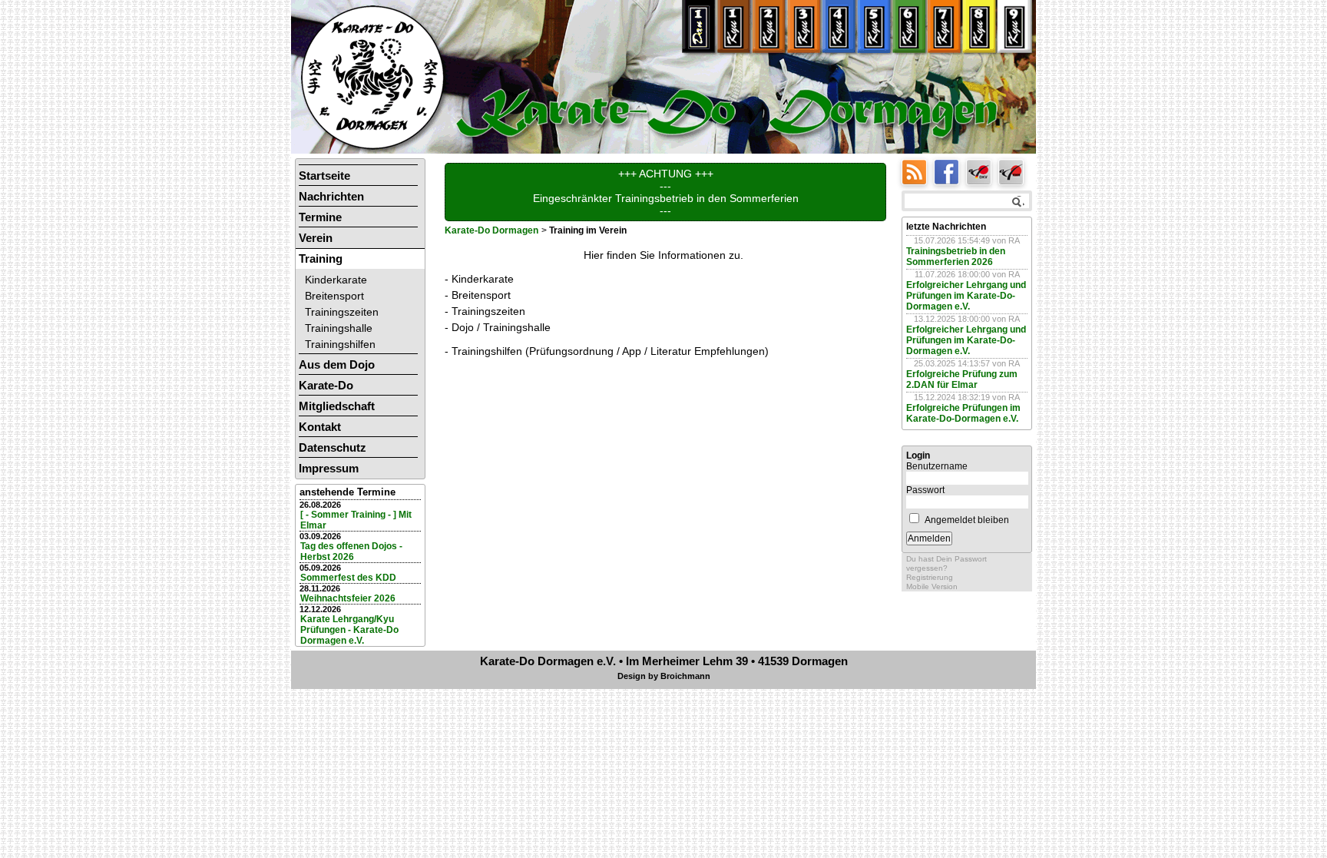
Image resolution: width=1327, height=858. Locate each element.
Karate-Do (326, 385)
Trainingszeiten (342, 312)
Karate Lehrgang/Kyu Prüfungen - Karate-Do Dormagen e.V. (349, 630)
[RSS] (918, 170)
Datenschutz (332, 447)
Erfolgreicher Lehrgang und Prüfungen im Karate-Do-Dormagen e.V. (966, 296)
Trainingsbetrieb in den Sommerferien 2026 (955, 256)
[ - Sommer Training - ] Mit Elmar (356, 520)
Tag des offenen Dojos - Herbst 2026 (351, 551)
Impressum (329, 468)
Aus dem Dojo (337, 364)
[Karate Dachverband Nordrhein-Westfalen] (1013, 170)
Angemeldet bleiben (967, 520)
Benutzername (937, 466)
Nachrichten (331, 196)
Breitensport (334, 296)
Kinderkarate (336, 280)
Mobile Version (932, 586)
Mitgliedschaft (337, 405)
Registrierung (929, 577)
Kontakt (320, 426)
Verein (316, 237)
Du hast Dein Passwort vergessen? (946, 563)
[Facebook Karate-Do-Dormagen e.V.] (950, 170)
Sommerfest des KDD (348, 577)
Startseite (324, 175)
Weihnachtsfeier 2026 (347, 598)
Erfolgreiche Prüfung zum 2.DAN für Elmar (962, 379)
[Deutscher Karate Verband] (982, 170)
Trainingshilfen (340, 344)
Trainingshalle (338, 328)
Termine (320, 217)
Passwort (925, 490)
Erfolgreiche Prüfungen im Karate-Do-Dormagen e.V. (963, 413)
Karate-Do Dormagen (491, 230)
